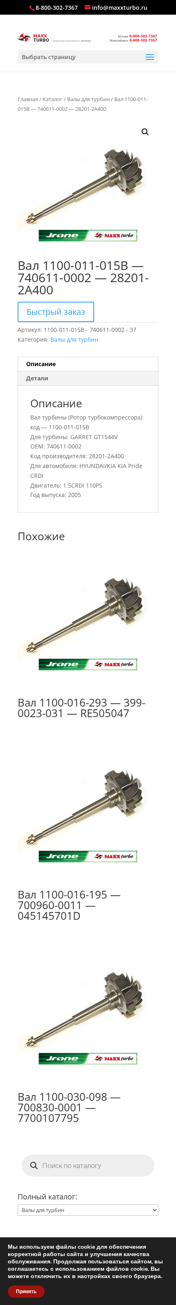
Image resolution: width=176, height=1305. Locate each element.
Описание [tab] (41, 364)
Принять (26, 1291)
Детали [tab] (37, 378)
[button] (145, 132)
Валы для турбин (88, 99)
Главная (28, 99)
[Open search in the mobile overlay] (88, 1165)
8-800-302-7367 (57, 7)
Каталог (53, 99)
